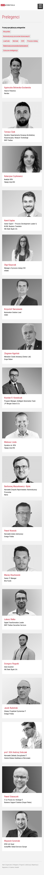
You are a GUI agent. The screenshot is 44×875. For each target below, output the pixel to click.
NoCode (15, 41)
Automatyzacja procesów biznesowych (16, 36)
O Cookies (11, 867)
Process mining (32, 41)
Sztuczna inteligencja (10, 50)
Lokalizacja (28, 865)
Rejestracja (35, 865)
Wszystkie (6, 32)
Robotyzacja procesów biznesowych (15, 46)
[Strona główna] (19, 5)
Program (21, 865)
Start (3, 865)
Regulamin (5, 867)
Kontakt (17, 867)
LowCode (6, 41)
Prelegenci (15, 865)
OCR (22, 41)
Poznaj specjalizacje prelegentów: (13, 28)
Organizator (9, 865)
